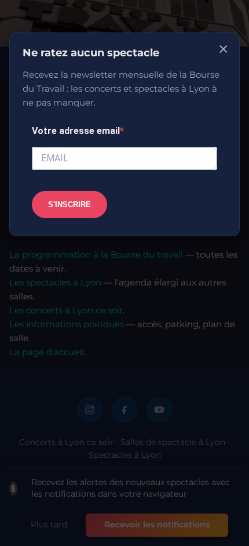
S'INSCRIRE (69, 204)
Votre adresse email (76, 130)
